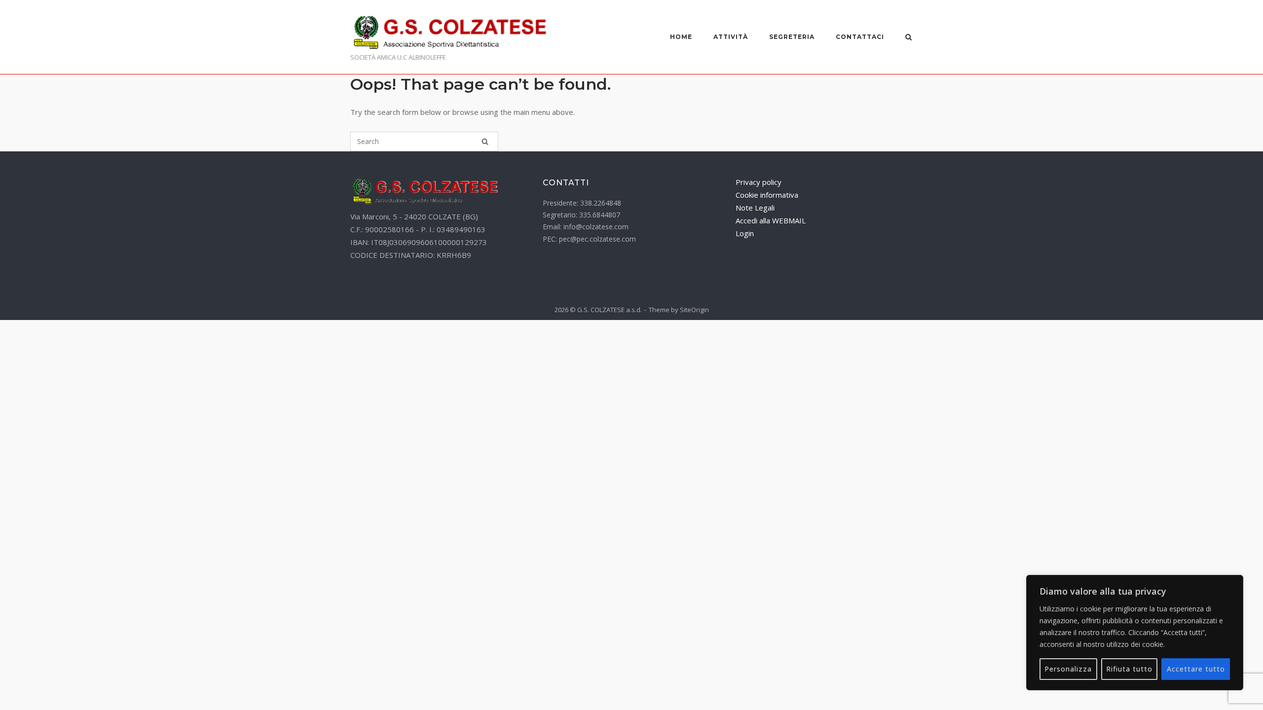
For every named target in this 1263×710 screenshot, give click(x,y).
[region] (1134, 632)
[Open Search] (908, 38)
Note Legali (755, 208)
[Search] (485, 141)
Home (681, 36)
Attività (730, 36)
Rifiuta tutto (1129, 669)
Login (745, 233)
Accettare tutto (1196, 669)
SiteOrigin (694, 309)
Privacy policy (758, 182)
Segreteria (792, 36)
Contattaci (860, 36)
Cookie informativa (767, 195)
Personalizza (1068, 669)
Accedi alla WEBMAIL (771, 220)
